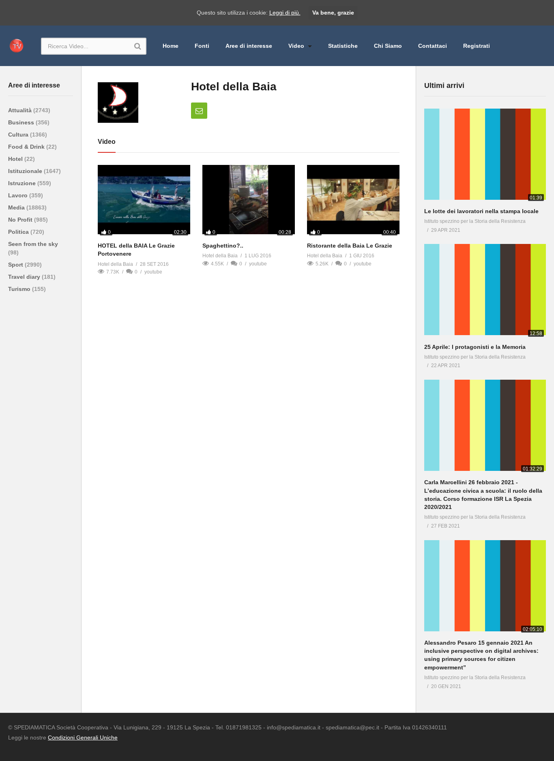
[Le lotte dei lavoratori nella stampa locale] (485, 156)
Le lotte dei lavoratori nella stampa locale (481, 211)
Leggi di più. (285, 12)
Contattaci (432, 46)
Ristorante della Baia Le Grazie (349, 245)
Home (170, 46)
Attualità (20, 110)
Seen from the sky (33, 244)
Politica (19, 232)
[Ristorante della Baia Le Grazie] (353, 201)
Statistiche (343, 46)
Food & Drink (27, 146)
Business (22, 122)
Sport (16, 264)
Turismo (20, 289)
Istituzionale (26, 171)
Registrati (476, 46)
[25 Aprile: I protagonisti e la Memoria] (485, 291)
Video (297, 46)
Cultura (19, 134)
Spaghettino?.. (222, 245)
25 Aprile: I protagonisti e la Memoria (475, 347)
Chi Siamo (388, 46)
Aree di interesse (248, 46)
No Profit (21, 219)
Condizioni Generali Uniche (83, 737)
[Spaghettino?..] (248, 201)
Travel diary (25, 277)
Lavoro (18, 195)
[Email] (199, 111)
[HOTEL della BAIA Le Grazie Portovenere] (144, 201)
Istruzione (22, 183)
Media (17, 207)
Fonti (202, 46)
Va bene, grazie (333, 12)
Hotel (16, 159)
